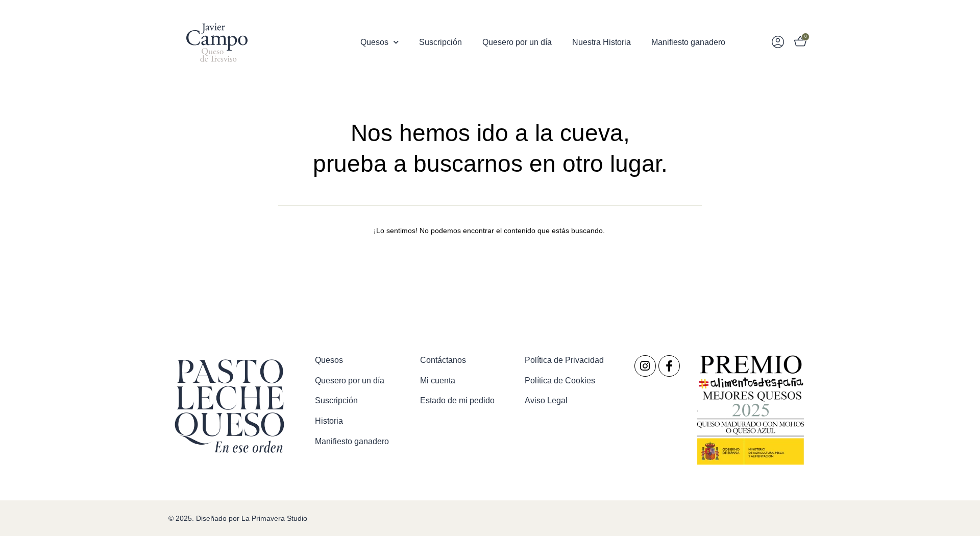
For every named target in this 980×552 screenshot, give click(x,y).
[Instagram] (645, 366)
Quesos (374, 42)
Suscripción (440, 42)
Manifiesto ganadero (688, 42)
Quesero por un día (517, 42)
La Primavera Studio (273, 518)
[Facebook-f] (669, 366)
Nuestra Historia (601, 42)
